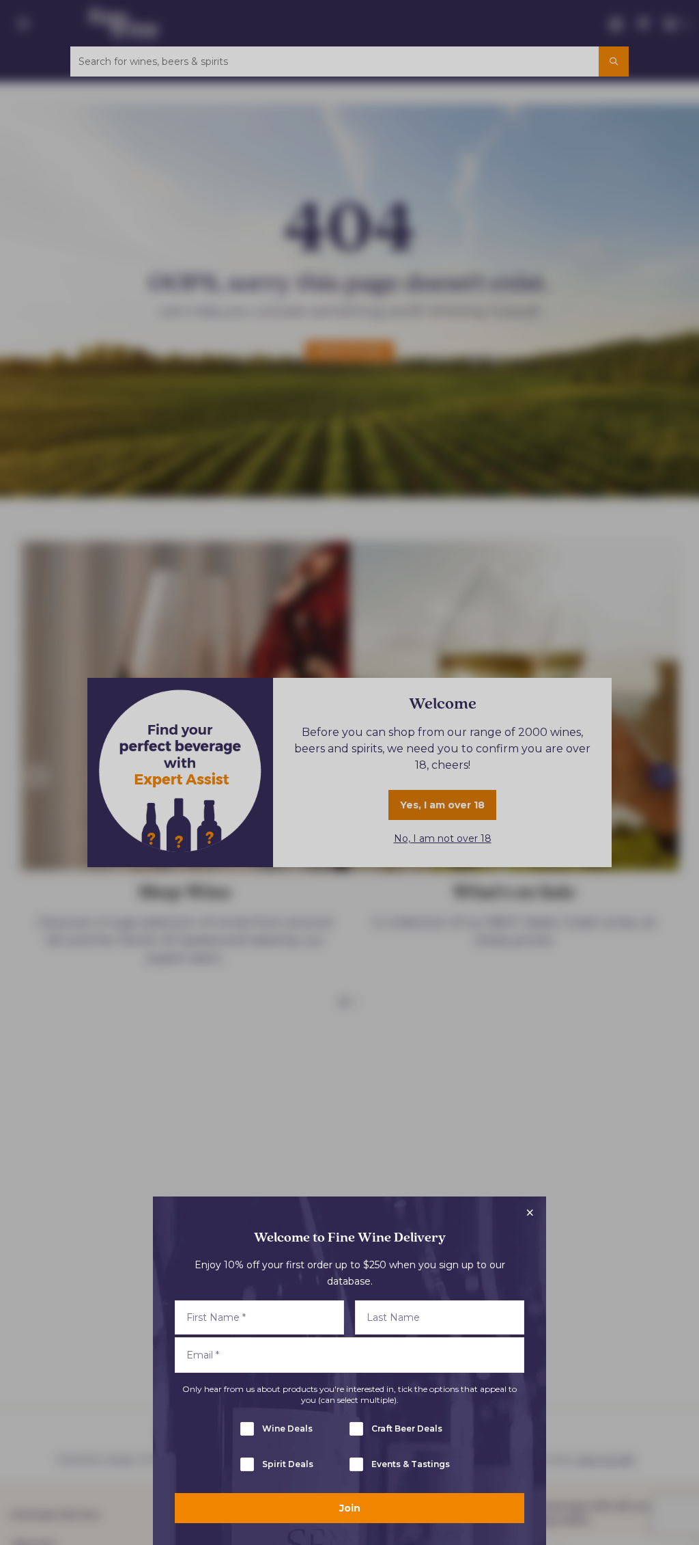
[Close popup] (529, 1213)
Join (349, 1508)
